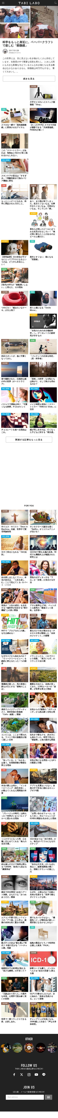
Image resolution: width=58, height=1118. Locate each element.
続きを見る (29, 78)
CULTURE (33, 86)
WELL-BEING (6, 160)
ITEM (3, 109)
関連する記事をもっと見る (29, 439)
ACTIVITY (33, 213)
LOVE (3, 186)
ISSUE (4, 269)
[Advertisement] (29, 475)
